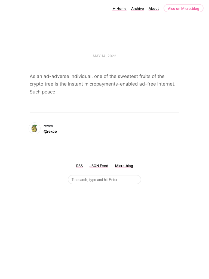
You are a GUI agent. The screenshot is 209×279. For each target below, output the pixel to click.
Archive (137, 8)
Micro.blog (124, 165)
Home (119, 8)
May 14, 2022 (104, 56)
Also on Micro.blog (183, 8)
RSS (79, 165)
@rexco (50, 131)
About (154, 8)
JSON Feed (99, 165)
